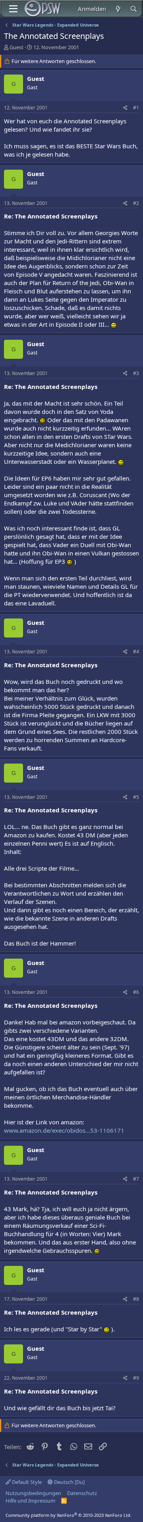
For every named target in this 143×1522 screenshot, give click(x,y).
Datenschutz (82, 1493)
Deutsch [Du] (69, 1482)
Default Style (26, 1482)
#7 (136, 1178)
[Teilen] (125, 108)
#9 (136, 1378)
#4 (136, 651)
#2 (136, 203)
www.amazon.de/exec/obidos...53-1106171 (64, 1130)
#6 (136, 992)
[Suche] (133, 9)
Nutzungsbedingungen (33, 1493)
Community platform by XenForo (68, 1515)
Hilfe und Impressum (30, 1500)
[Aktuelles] (118, 9)
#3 (136, 373)
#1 (136, 107)
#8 (136, 1299)
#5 (136, 797)
